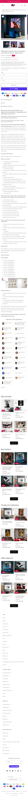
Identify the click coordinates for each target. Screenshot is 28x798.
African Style (5, 733)
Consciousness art (6, 704)
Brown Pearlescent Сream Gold (20, 435)
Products (7, 9)
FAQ (3, 638)
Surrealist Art (5, 678)
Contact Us (5, 626)
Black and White (6, 750)
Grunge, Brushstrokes (7, 722)
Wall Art (4, 644)
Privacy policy (24, 791)
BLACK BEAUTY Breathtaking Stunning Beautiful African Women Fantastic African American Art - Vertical (7, 468)
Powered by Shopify (11, 791)
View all (14, 443)
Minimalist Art (5, 681)
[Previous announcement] (2, 1)
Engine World (5, 747)
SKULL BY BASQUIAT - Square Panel (19, 467)
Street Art (5, 716)
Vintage (4, 739)
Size (1, 77)
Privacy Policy (5, 629)
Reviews (4, 620)
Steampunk (5, 719)
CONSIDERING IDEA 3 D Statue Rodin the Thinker (6, 415)
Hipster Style (5, 736)
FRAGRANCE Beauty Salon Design (20, 413)
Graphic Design (6, 707)
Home (3, 9)
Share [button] (3, 387)
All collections (6, 623)
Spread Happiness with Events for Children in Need (13, 661)
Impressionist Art (6, 687)
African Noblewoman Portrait (19, 544)
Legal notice (21, 793)
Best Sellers (5, 656)
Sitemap (4, 664)
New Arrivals (5, 653)
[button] (2, 5)
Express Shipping (7, 57)
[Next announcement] (25, 1)
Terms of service (8, 793)
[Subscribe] (20, 761)
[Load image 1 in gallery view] (6, 44)
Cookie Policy (5, 632)
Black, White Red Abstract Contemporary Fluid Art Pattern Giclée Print (20, 596)
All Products (5, 658)
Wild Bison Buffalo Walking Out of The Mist (20, 490)
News (4, 650)
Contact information (14, 795)
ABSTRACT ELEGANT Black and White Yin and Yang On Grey (7, 490)
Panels (2, 72)
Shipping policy (15, 793)
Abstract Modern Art (7, 672)
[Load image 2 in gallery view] (14, 44)
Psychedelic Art (6, 675)
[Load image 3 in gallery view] (21, 44)
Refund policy (18, 791)
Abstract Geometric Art (7, 690)
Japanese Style (6, 724)
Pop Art (4, 696)
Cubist (4, 693)
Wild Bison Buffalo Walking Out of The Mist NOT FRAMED (7, 522)
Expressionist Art (6, 684)
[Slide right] (26, 45)
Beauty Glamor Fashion (6, 434)
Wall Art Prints (6, 647)
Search (4, 617)
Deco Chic (5, 744)
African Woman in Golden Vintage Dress (6, 544)
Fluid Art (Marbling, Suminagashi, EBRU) (11, 741)
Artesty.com (6, 791)
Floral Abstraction (6, 713)
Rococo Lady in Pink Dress (20, 522)
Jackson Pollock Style (7, 710)
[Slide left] (1, 45)
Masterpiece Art (6, 753)
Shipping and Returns (7, 635)
